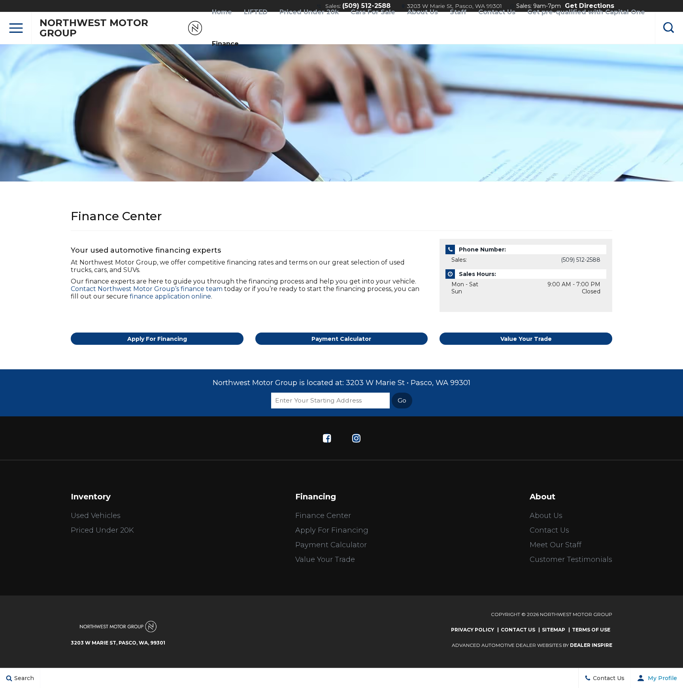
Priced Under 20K (102, 530)
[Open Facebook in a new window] (327, 438)
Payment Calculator (341, 338)
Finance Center (323, 515)
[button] (16, 28)
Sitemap (553, 630)
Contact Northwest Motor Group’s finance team (147, 289)
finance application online (170, 296)
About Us (546, 515)
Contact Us (549, 530)
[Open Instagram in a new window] (356, 438)
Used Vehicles (96, 515)
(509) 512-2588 (580, 259)
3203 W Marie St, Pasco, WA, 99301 (118, 643)
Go (402, 400)
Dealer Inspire (591, 645)
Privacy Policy (472, 630)
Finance (225, 43)
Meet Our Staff (555, 545)
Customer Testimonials (571, 559)
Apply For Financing (157, 338)
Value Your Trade (526, 338)
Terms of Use (591, 630)
